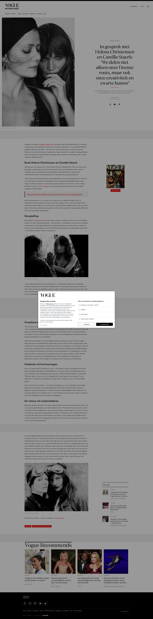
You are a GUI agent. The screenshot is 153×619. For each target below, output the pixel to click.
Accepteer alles (104, 324)
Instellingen (86, 324)
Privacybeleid (43, 325)
